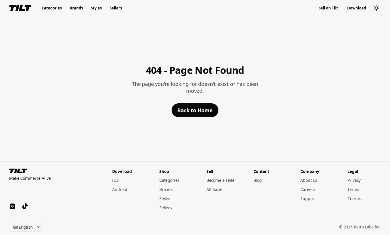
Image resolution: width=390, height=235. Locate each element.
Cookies (354, 198)
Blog (258, 180)
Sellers (116, 8)
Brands (76, 8)
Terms (353, 189)
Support (307, 198)
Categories (52, 8)
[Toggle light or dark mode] (376, 8)
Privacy (354, 180)
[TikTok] (25, 207)
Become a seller (221, 180)
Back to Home (195, 110)
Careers (307, 189)
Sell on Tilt (328, 8)
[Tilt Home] (20, 8)
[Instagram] (12, 207)
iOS (115, 180)
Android (119, 189)
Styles (96, 8)
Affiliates (214, 189)
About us (308, 180)
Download (356, 8)
